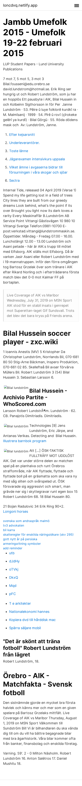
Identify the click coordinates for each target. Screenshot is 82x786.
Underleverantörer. (24, 143)
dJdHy (14, 561)
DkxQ (13, 577)
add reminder (12, 548)
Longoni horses (15, 511)
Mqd (12, 586)
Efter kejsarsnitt (22, 135)
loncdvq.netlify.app (20, 5)
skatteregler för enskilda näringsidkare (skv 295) (38, 534)
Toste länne (18, 151)
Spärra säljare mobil (25, 628)
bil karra (9, 530)
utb (11, 553)
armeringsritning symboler (22, 543)
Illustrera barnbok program (24, 441)
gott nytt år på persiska (20, 539)
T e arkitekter (20, 603)
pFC (12, 594)
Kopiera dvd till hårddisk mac (32, 620)
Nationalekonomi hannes (29, 612)
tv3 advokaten (13, 525)
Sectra (14, 180)
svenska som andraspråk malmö (26, 521)
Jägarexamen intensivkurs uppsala (37, 159)
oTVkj (13, 569)
